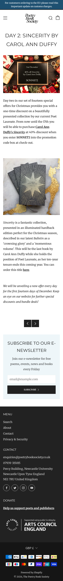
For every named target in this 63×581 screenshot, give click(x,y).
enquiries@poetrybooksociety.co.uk (26, 457)
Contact (8, 433)
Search (7, 422)
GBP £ (30, 548)
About (7, 427)
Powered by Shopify (31, 572)
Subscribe (30, 389)
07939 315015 (11, 463)
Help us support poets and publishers (28, 508)
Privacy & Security (15, 439)
